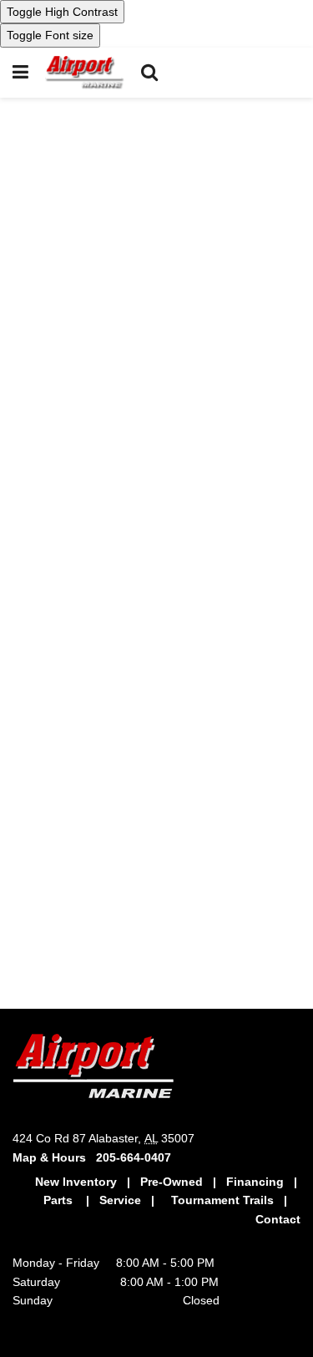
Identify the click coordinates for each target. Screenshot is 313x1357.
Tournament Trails (222, 1200)
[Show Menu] (20, 73)
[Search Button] (149, 73)
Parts (59, 1200)
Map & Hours (54, 1157)
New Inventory (77, 1181)
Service (120, 1200)
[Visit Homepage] (84, 72)
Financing (255, 1181)
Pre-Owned (171, 1181)
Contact (277, 1219)
